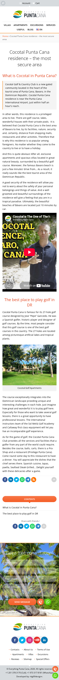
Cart (38, 3)
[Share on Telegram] (27, 479)
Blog (30, 29)
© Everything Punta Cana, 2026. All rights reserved (30, 668)
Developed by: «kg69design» (29, 676)
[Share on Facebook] (5, 479)
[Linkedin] (44, 640)
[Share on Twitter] (16, 479)
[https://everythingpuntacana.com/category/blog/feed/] (33, 479)
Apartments (20, 25)
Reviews (15, 659)
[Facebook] (14, 640)
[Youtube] (37, 640)
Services (50, 25)
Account (26, 3)
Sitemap (28, 659)
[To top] (54, 479)
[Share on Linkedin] (10, 479)
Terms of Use (43, 649)
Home (5, 36)
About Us (28, 649)
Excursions (36, 25)
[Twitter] (22, 640)
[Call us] (40, 601)
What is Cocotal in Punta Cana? (20, 507)
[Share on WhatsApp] (22, 479)
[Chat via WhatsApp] (47, 601)
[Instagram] (29, 640)
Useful (21, 29)
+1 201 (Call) (16, 672)
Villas (7, 25)
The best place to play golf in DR (20, 513)
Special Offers (42, 659)
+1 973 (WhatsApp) (40, 672)
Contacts (15, 649)
